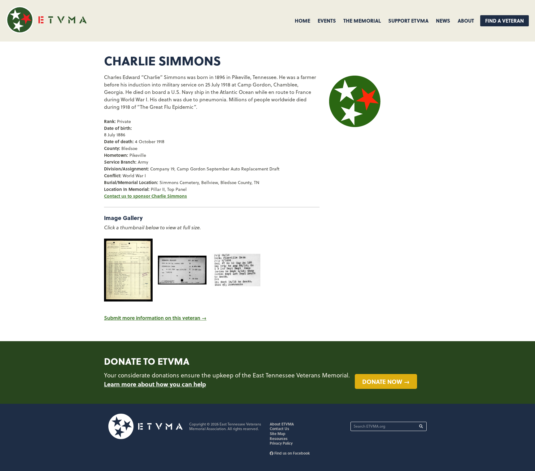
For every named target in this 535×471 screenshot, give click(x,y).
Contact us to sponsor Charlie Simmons (145, 196)
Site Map (277, 433)
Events (327, 20)
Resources (279, 438)
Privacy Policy (281, 443)
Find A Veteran (504, 20)
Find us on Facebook (291, 453)
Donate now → (386, 381)
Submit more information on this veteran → (155, 317)
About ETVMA (282, 424)
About (466, 20)
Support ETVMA (408, 20)
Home (302, 20)
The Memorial (362, 20)
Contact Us (279, 428)
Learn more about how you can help (155, 384)
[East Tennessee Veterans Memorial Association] (46, 31)
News (443, 20)
